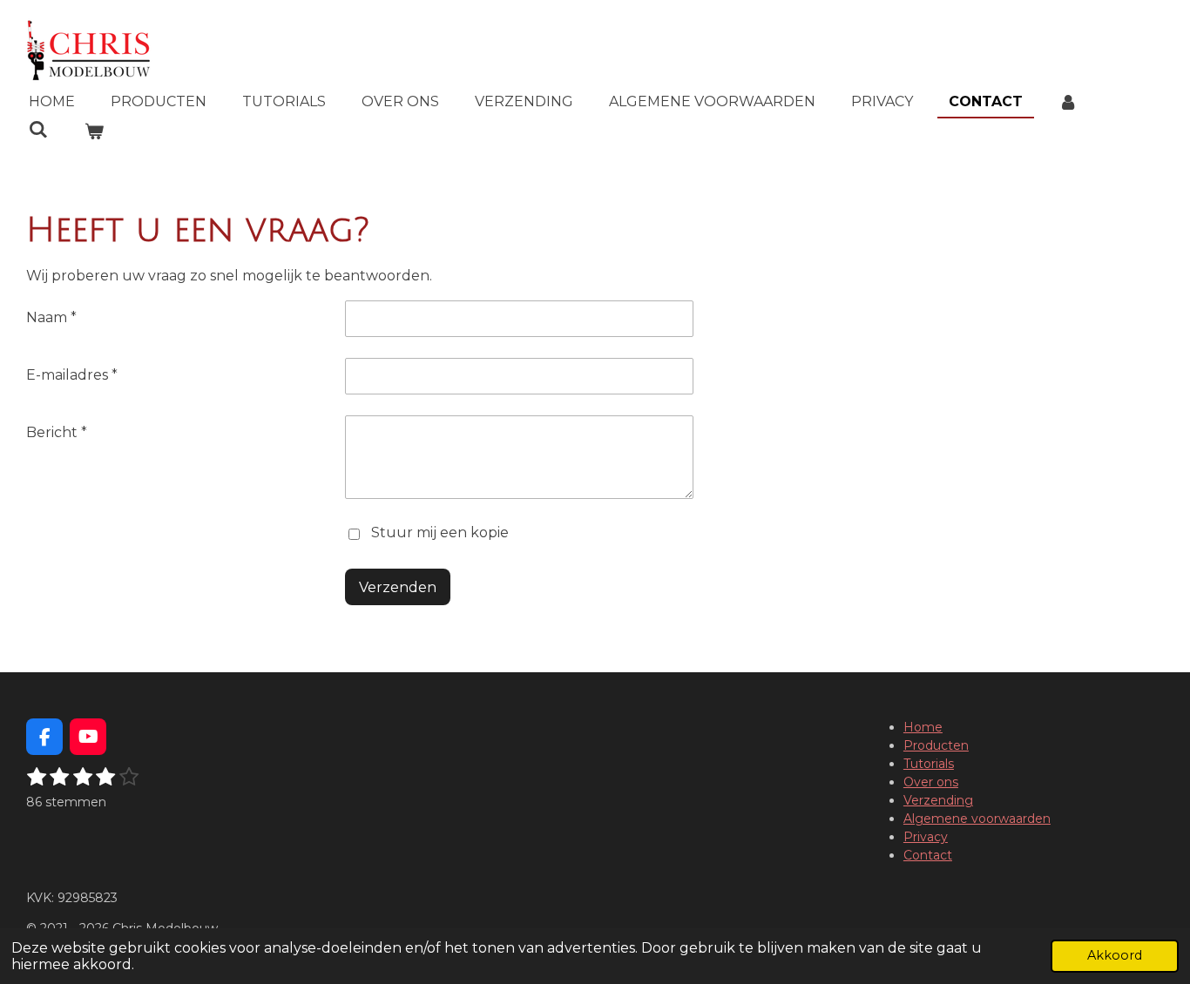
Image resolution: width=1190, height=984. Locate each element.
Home (923, 727)
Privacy (925, 837)
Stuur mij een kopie (440, 532)
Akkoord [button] (1114, 955)
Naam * (51, 317)
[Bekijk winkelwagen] (93, 131)
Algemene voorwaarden (977, 818)
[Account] (1068, 102)
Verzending (938, 800)
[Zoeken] (38, 129)
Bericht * (56, 432)
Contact (927, 855)
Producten (936, 745)
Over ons (930, 782)
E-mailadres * (72, 375)
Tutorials (928, 764)
